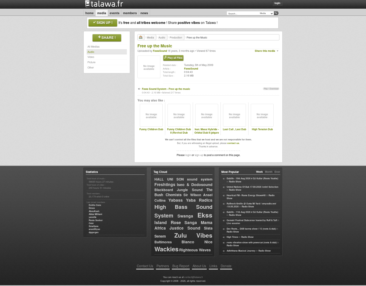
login (188, 155)
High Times (232, 236)
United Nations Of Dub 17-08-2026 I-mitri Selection (252, 186)
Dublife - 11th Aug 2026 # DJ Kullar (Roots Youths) (252, 212)
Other (90, 67)
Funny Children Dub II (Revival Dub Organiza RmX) (179, 132)
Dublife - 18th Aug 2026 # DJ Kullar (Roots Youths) (252, 178)
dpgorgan (93, 232)
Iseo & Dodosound (194, 184)
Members (130, 13)
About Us (199, 265)
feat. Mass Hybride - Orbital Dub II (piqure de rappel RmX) (206, 132)
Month (268, 172)
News (144, 13)
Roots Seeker (96, 220)
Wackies (166, 248)
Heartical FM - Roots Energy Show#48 (246, 195)
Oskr (91, 223)
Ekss (204, 214)
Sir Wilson (192, 194)
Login (277, 3)
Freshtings (164, 184)
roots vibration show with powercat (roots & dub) (252, 242)
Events (114, 13)
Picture (91, 62)
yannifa (92, 217)
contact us (233, 143)
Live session (233, 223)
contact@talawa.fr (193, 277)
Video (90, 57)
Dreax (92, 208)
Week (259, 172)
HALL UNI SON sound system (183, 179)
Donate (226, 265)
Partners (163, 265)
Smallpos (93, 226)
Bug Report (180, 265)
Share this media (265, 51)
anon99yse (94, 229)
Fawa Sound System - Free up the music (166, 89)
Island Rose (167, 222)
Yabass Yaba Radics (190, 200)
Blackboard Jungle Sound (178, 189)
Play (266, 88)
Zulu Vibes (193, 235)
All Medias (93, 46)
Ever (277, 172)
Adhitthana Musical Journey (241, 250)
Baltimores (163, 241)
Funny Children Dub (151, 129)
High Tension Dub (262, 129)
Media (101, 13)
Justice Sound (185, 228)
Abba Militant (95, 214)
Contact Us (145, 265)
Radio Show (235, 181)
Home (89, 13)
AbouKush (94, 211)
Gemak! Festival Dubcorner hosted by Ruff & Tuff (252, 220)
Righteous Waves (195, 250)
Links (213, 265)
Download (274, 88)
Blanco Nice (197, 242)
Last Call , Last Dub (234, 129)
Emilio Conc (95, 205)
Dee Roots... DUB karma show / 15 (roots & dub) (251, 228)
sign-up (199, 155)
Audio (90, 51)
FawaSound (160, 51)
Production (176, 37)
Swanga (185, 216)
